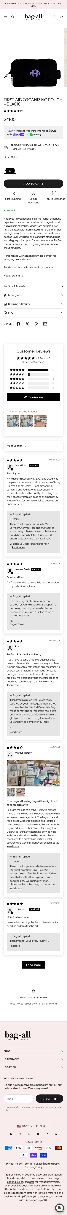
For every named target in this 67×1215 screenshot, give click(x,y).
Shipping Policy (33, 1167)
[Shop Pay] (18, 134)
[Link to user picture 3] (20, 792)
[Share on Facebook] (18, 324)
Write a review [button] (33, 397)
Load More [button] (33, 965)
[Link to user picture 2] (11, 792)
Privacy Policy (14, 1163)
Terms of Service (33, 1163)
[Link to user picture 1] (33, 773)
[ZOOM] (62, 82)
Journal (49, 267)
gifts (31, 1181)
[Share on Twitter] (27, 324)
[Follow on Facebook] (11, 1133)
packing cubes (15, 1181)
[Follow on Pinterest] (29, 1133)
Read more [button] (18, 547)
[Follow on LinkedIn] (55, 1133)
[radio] (10, 167)
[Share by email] (45, 324)
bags (56, 1178)
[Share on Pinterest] (36, 324)
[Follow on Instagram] (20, 1133)
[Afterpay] (35, 134)
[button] (12, 111)
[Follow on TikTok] (46, 1133)
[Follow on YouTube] (37, 1133)
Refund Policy (52, 1163)
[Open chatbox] (59, 1208)
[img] (15, 460)
